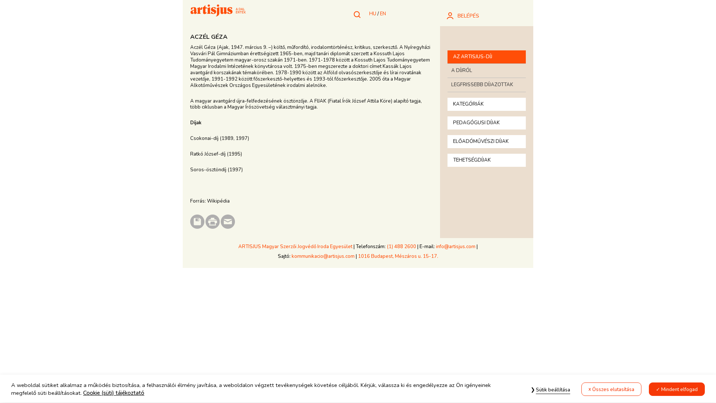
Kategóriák (468, 104)
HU (372, 13)
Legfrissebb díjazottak (482, 84)
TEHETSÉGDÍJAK (472, 160)
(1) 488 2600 (401, 246)
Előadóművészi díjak (481, 141)
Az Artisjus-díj (472, 56)
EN (383, 13)
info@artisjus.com (455, 246)
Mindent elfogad (679, 389)
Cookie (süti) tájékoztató (113, 393)
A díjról (461, 70)
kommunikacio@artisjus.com (323, 256)
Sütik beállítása (553, 390)
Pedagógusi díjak (476, 122)
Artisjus (218, 11)
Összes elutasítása (613, 389)
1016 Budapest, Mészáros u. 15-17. (398, 256)
